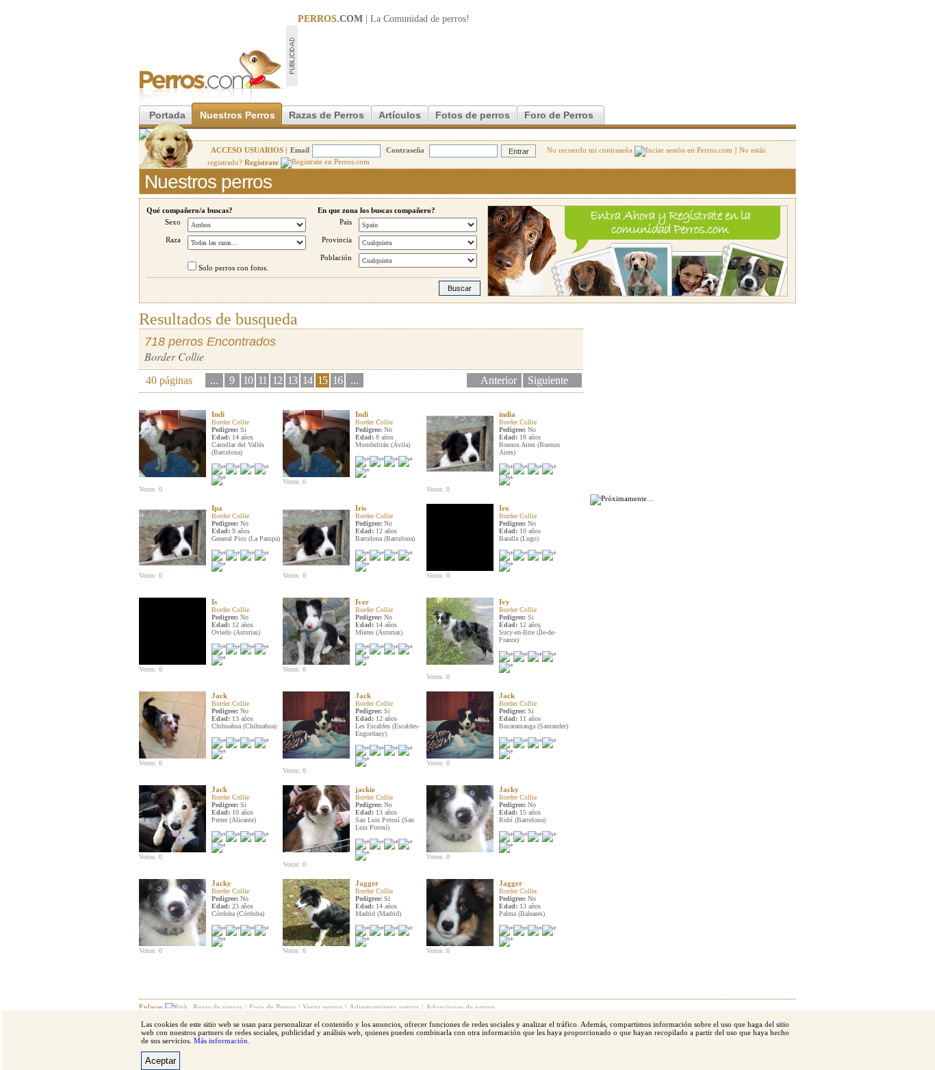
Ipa (217, 508)
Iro (504, 508)
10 (248, 380)
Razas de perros (217, 1007)
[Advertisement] (547, 55)
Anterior (499, 380)
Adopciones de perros (460, 1007)
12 (277, 380)
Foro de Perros (558, 115)
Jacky (509, 789)
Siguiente (548, 380)
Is (214, 602)
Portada (167, 115)
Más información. (222, 1040)
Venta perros (322, 1007)
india (507, 414)
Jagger (367, 883)
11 (262, 380)
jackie (365, 789)
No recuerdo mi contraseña (591, 150)
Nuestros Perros (237, 115)
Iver (362, 602)
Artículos (400, 115)
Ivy (504, 602)
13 (292, 380)
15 (322, 380)
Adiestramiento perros (384, 1007)
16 (337, 380)
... (214, 380)
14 (307, 380)
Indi (218, 414)
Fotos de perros (472, 115)
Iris (360, 508)
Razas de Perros (326, 115)
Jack (219, 695)
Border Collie (230, 422)
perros (454, 19)
